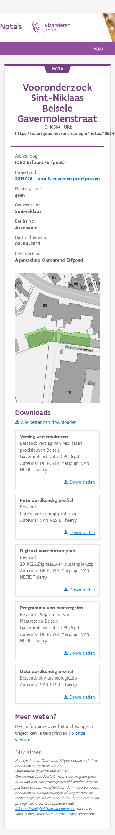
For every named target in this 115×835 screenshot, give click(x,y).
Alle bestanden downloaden (49, 422)
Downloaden (82, 482)
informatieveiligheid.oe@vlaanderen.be (45, 808)
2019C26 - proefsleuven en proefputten (57, 178)
